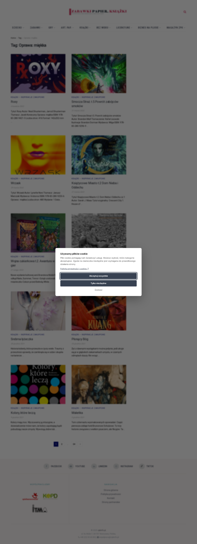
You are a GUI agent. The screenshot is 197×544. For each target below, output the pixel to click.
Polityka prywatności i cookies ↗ (74, 269)
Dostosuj (98, 289)
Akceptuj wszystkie (98, 276)
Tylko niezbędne (98, 283)
